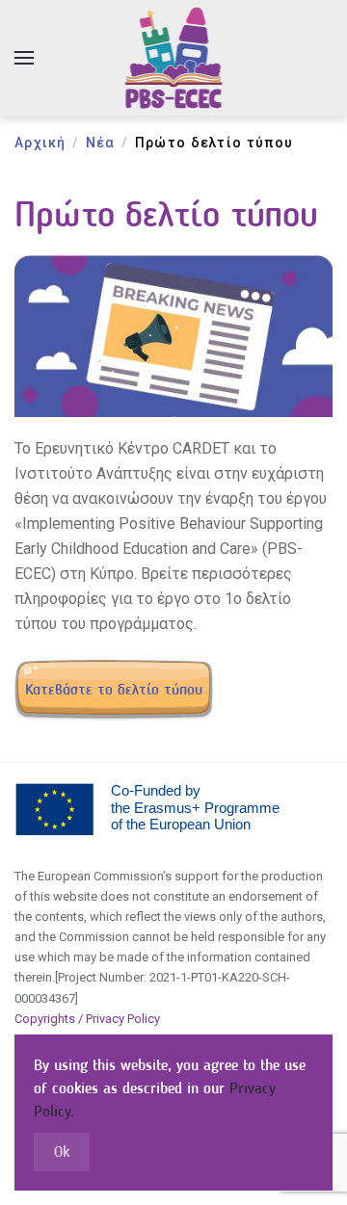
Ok (61, 1151)
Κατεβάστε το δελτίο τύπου (113, 689)
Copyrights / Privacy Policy (87, 1018)
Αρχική (40, 142)
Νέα (101, 142)
